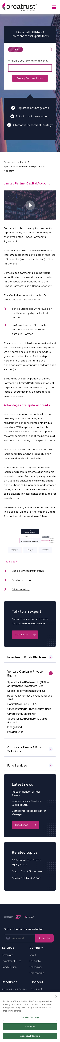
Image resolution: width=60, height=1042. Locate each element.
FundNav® (36, 989)
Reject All (30, 1026)
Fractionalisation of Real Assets (26, 793)
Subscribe (44, 938)
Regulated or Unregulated (33, 108)
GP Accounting (21, 589)
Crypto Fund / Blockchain (27, 871)
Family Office (9, 967)
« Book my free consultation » (30, 78)
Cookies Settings (30, 1017)
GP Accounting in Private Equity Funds (26, 862)
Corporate (7, 955)
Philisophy (35, 961)
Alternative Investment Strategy (33, 125)
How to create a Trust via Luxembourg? (26, 803)
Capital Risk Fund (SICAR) (27, 878)
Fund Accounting (22, 580)
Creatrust (10, 162)
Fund (23, 162)
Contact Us (21, 634)
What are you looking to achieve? (28, 60)
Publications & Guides (14, 989)
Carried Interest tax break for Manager (29, 812)
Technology (36, 967)
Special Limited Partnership (28, 571)
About (32, 955)
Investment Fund (11, 961)
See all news (21, 824)
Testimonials (36, 973)
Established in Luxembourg (33, 116)
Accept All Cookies (30, 1035)
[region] (30, 1017)
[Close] (56, 996)
